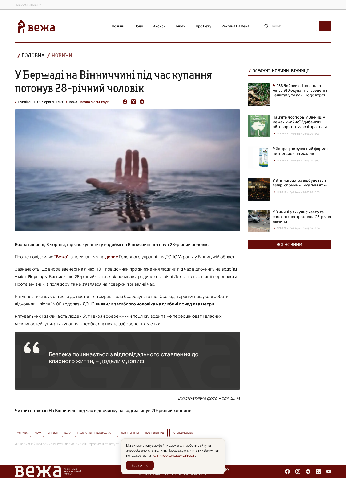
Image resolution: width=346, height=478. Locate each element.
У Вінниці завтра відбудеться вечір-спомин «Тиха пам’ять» (300, 183)
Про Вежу (203, 26)
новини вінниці (129, 432)
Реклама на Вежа (235, 26)
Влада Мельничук (94, 101)
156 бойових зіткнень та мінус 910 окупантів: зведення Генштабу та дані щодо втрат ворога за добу (300, 90)
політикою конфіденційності (173, 455)
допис (111, 257)
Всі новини (289, 244)
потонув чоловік (182, 432)
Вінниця (53, 432)
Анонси (159, 26)
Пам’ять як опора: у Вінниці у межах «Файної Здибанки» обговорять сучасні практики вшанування (300, 124)
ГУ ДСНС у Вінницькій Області (95, 432)
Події (138, 26)
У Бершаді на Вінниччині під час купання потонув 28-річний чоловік (113, 81)
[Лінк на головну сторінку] (36, 26)
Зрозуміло (140, 465)
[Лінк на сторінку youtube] (328, 471)
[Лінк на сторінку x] (318, 471)
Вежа (67, 432)
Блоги (180, 26)
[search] (325, 26)
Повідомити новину (28, 5)
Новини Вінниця (155, 432)
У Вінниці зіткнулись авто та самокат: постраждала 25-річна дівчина (302, 216)
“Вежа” (61, 257)
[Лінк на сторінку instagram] (297, 471)
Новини (118, 26)
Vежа (38, 432)
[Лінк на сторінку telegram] (308, 471)
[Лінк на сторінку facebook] (287, 471)
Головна (33, 55)
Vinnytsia (22, 432)
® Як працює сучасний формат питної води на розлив (300, 151)
